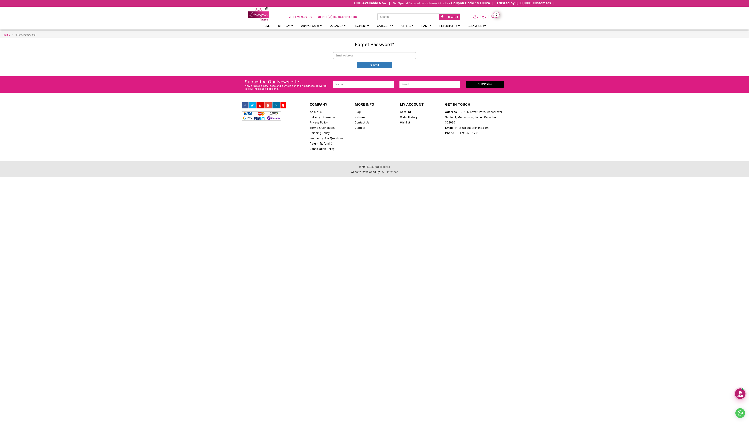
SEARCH (453, 16)
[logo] (258, 14)
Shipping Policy (320, 133)
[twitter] (252, 105)
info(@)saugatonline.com (339, 17)
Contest (360, 127)
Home (266, 25)
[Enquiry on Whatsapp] (740, 410)
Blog (358, 112)
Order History (409, 117)
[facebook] (245, 105)
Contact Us (362, 122)
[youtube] (268, 105)
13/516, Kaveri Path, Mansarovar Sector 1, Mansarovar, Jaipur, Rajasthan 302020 (473, 117)
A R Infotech (390, 171)
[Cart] (496, 17)
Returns (360, 117)
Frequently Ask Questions (326, 138)
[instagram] (260, 105)
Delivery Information (323, 117)
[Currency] (484, 17)
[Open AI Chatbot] (740, 393)
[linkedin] (276, 105)
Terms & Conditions (322, 127)
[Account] (475, 17)
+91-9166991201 (462, 133)
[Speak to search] (442, 17)
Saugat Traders (379, 166)
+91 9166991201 (302, 17)
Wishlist (405, 122)
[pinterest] (283, 105)
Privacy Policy (319, 122)
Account (405, 112)
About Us (316, 112)
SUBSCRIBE (485, 84)
